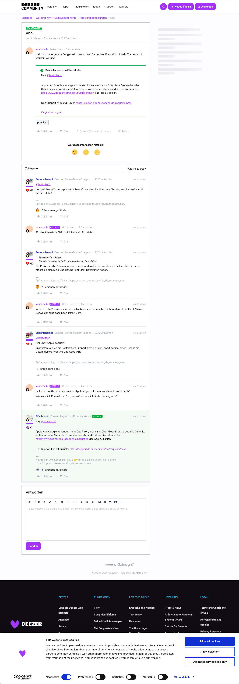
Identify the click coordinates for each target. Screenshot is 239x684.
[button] (181, 6)
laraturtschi (42, 49)
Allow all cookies (209, 641)
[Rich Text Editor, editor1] (86, 522)
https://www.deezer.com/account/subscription (67, 92)
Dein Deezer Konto (65, 17)
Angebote (63, 619)
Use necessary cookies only (210, 661)
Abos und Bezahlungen (93, 17)
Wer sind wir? (43, 17)
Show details (182, 677)
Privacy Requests (210, 631)
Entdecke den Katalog (141, 607)
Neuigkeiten (82, 6)
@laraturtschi (54, 75)
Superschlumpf (44, 179)
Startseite (27, 17)
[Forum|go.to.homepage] (32, 6)
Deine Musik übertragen (108, 621)
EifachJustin (42, 416)
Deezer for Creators (176, 626)
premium (42, 122)
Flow (97, 607)
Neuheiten (135, 621)
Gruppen (109, 6)
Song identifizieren (105, 614)
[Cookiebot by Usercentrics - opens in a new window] (22, 677)
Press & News (173, 607)
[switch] (101, 677)
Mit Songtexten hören (106, 628)
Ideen (96, 6)
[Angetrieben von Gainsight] (120, 565)
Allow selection (210, 651)
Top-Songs (135, 614)
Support (123, 6)
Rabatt (62, 626)
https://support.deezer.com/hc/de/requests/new (103, 102)
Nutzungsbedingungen (105, 572)
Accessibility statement (134, 572)
